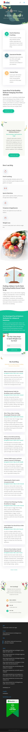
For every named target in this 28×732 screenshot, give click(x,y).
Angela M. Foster (9, 373)
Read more (14, 569)
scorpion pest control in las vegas (10, 627)
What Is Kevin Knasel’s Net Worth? (13, 371)
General (21, 373)
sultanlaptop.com (6, 687)
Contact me (8, 111)
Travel (20, 552)
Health (21, 462)
